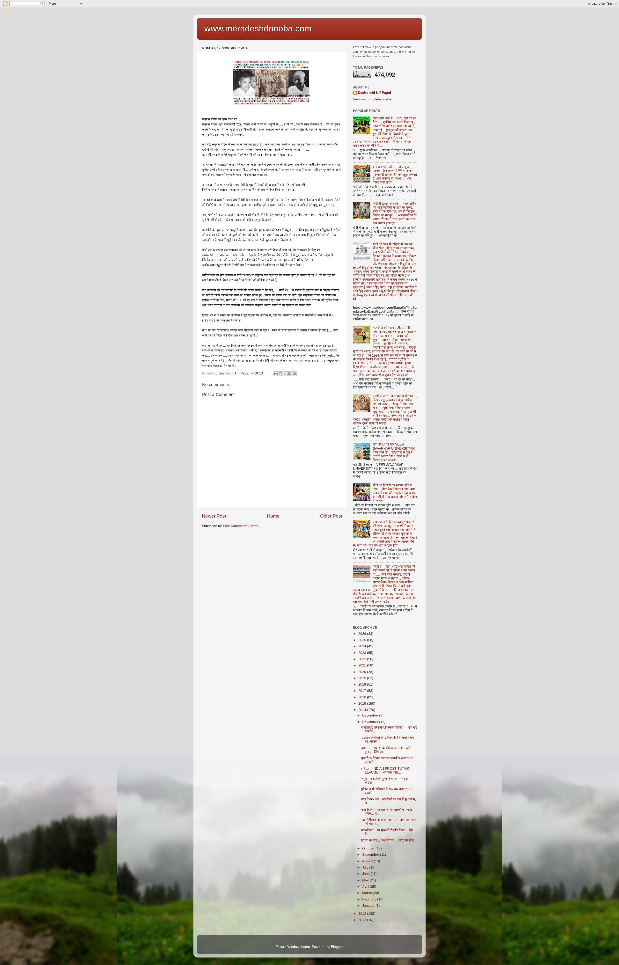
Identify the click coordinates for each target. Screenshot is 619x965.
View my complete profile (372, 99)
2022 (362, 659)
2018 (362, 684)
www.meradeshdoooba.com (258, 28)
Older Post (331, 516)
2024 (362, 646)
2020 (362, 672)
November (370, 722)
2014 (362, 710)
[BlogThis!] (280, 373)
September (371, 854)
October (369, 848)
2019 (362, 678)
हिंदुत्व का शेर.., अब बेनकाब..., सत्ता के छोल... (389, 840)
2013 (362, 913)
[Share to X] (285, 373)
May (366, 880)
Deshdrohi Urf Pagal (374, 93)
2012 (362, 920)
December (370, 715)
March (367, 893)
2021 (362, 665)
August (368, 861)
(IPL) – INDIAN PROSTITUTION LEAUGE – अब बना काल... (385, 770)
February (369, 899)
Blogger (337, 947)
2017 (362, 691)
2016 (362, 697)
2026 (362, 634)
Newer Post (214, 516)
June (366, 874)
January (369, 905)
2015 (362, 703)
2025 (362, 640)
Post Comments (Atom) (241, 526)
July (365, 867)
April (366, 886)
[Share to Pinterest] (294, 373)
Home (273, 516)
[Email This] (275, 373)
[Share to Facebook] (289, 373)
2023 (362, 653)
